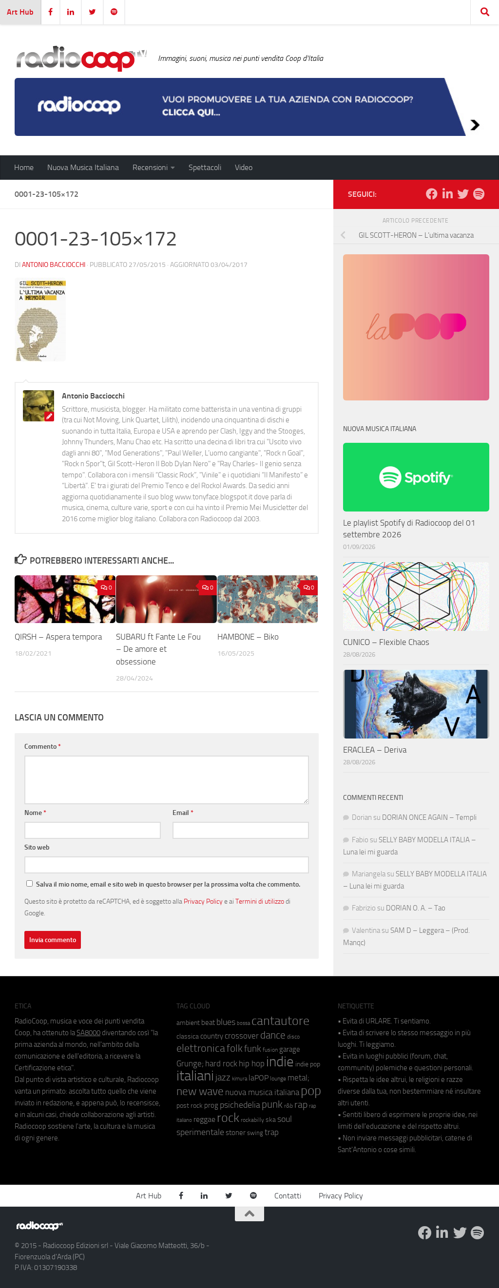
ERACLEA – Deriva (374, 750)
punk (272, 1104)
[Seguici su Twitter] (463, 194)
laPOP (259, 1078)
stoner (236, 1132)
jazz (222, 1077)
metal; (298, 1077)
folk (235, 1048)
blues (225, 1022)
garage (289, 1049)
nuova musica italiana (262, 1092)
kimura (239, 1079)
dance (273, 1035)
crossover (242, 1036)
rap (300, 1104)
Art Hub (20, 12)
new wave (200, 1091)
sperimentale (200, 1132)
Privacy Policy (203, 901)
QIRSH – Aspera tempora (58, 637)
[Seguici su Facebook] (432, 194)
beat (208, 1022)
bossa (243, 1023)
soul (284, 1119)
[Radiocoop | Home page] (81, 58)
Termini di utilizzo (259, 901)
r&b (288, 1105)
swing (255, 1132)
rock (228, 1117)
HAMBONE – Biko (248, 637)
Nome (35, 813)
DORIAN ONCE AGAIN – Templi (429, 817)
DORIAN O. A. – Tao (415, 908)
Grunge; (190, 1063)
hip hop (252, 1063)
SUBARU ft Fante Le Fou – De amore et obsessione (158, 649)
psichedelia (240, 1104)
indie (280, 1061)
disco (293, 1036)
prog (211, 1105)
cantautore (280, 1020)
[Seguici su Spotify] (478, 194)
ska (271, 1120)
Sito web (37, 847)
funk (252, 1048)
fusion (270, 1049)
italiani (195, 1075)
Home (24, 167)
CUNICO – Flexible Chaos (386, 642)
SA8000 (88, 1032)
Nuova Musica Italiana (83, 167)
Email (183, 813)
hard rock (221, 1063)
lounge (278, 1078)
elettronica (200, 1048)
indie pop (307, 1064)
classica (187, 1036)
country (211, 1036)
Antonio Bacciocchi (53, 265)
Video (243, 167)
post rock (189, 1105)
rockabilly (252, 1120)
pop (311, 1091)
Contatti (287, 1195)
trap (272, 1132)
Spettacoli (205, 167)
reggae (204, 1119)
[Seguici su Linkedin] (447, 194)
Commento (42, 746)
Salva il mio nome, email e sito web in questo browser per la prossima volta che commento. (168, 884)
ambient (188, 1023)
